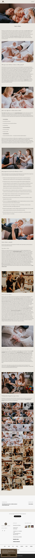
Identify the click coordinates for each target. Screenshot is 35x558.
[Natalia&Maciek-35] (17, 449)
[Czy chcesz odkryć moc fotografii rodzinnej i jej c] (32, 526)
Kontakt (18, 549)
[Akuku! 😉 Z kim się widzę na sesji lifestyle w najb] (29, 526)
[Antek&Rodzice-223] (28, 406)
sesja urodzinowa (20, 352)
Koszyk (26, 546)
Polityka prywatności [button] (5, 552)
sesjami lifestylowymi (18, 112)
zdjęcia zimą (26, 79)
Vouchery (22, 546)
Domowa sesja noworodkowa (16, 310)
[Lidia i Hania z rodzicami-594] (17, 442)
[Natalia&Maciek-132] (28, 467)
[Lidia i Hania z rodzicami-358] (7, 435)
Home (4, 546)
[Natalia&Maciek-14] (28, 442)
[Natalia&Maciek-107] (28, 460)
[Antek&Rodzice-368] (7, 420)
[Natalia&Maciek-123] (7, 468)
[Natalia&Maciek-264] (7, 479)
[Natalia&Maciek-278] (28, 481)
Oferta (17, 546)
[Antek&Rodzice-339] (17, 413)
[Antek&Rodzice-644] (28, 420)
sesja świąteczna (6, 133)
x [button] (16, 549)
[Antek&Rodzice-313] (7, 413)
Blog (13, 546)
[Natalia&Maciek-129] (17, 463)
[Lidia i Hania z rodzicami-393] (17, 435)
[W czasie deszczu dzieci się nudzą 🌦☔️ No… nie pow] (26, 526)
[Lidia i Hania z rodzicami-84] (17, 427)
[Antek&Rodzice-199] (7, 406)
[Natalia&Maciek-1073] (7, 487)
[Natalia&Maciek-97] (17, 456)
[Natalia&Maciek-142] (17, 471)
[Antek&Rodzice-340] (28, 413)
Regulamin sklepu (16, 539)
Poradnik (31, 546)
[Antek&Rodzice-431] (17, 420)
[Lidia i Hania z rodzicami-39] (7, 427)
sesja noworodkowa (6, 127)
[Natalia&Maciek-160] (28, 474)
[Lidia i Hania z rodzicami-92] (28, 427)
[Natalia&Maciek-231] (17, 478)
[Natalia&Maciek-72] (7, 456)
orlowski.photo (20, 555)
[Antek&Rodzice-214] (17, 406)
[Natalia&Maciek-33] (7, 449)
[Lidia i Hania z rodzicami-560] (7, 442)
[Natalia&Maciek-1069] (17, 485)
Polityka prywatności (16, 541)
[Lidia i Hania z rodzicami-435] (28, 435)
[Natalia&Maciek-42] (28, 451)
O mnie (9, 546)
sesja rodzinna (5, 119)
